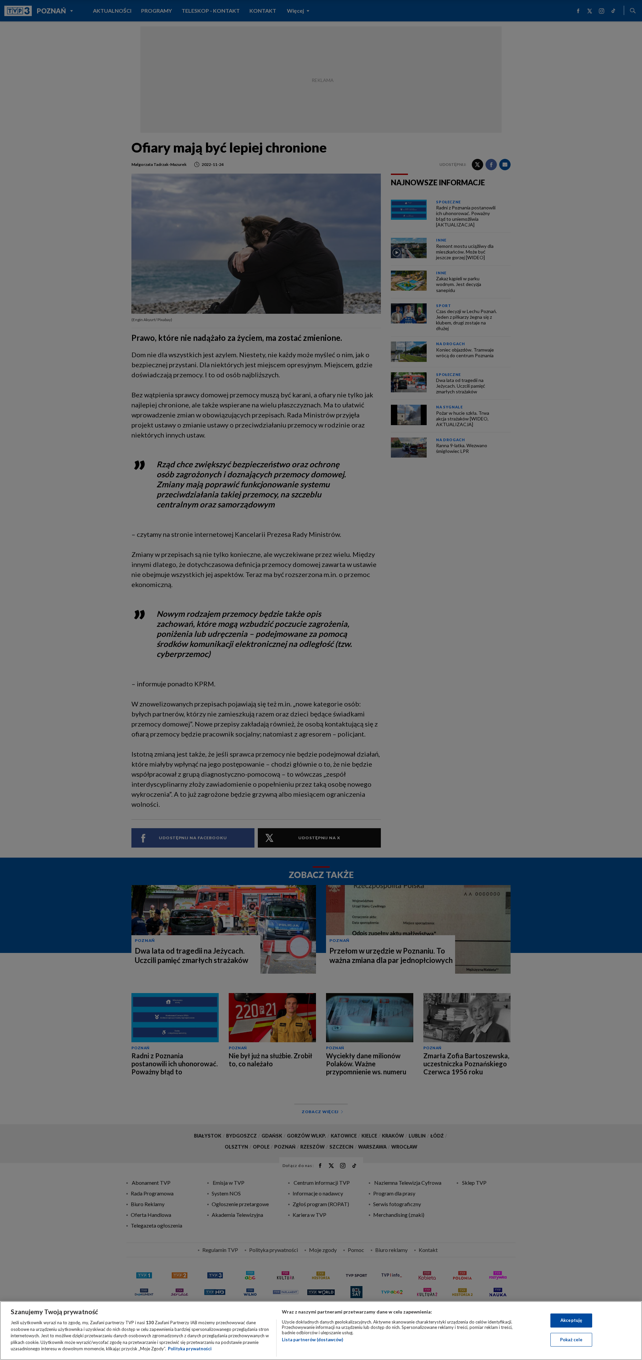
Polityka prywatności (190, 1348)
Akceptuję (571, 1320)
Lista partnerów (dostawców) (312, 1339)
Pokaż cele (571, 1339)
